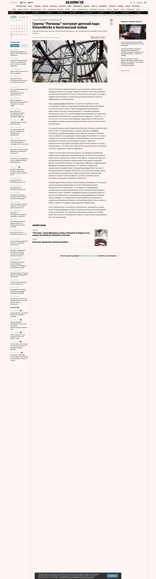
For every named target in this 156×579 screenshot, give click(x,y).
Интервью (121, 6)
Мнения (128, 6)
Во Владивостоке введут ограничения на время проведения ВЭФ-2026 (18, 291)
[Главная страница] (75, 2)
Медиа (69, 6)
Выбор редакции (37, 15)
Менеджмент (103, 6)
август (24, 17)
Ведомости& (51, 9)
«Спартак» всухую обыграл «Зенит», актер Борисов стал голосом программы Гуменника (18, 63)
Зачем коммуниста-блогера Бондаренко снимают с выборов (19, 314)
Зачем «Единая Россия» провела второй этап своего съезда (17, 336)
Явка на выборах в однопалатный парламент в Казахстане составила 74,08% (19, 103)
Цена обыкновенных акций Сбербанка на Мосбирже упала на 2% (19, 151)
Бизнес (30, 6)
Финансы (45, 6)
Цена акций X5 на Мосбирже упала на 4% (17, 188)
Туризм (138, 9)
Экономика (37, 6)
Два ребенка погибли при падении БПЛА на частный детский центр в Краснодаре (18, 301)
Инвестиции (53, 6)
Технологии (62, 6)
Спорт (122, 9)
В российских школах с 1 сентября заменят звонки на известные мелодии (18, 196)
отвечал (64, 210)
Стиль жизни (112, 6)
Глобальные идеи (21, 6)
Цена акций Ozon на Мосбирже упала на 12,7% (18, 233)
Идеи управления (35, 9)
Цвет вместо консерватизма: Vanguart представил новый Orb (18, 214)
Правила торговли (23, 9)
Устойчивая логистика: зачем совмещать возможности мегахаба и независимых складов (18, 264)
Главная (35, 20)
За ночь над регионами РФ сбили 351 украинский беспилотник (18, 243)
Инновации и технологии (97, 9)
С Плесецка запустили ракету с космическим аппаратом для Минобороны (17, 132)
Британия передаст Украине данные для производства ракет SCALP (19, 275)
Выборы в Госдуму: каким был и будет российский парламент (134, 15)
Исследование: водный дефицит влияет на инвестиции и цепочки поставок (17, 224)
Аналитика (60, 9)
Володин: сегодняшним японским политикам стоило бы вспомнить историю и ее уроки (17, 253)
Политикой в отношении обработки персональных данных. (76, 577)
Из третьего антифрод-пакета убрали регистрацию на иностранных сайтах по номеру (19, 357)
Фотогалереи (136, 6)
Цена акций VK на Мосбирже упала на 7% (17, 181)
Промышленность (83, 9)
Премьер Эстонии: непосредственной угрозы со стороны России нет (18, 80)
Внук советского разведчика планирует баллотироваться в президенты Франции (17, 113)
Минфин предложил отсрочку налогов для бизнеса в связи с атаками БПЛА (18, 172)
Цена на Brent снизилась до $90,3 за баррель (19, 72)
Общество (94, 6)
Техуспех (109, 9)
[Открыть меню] (145, 3)
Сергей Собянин (59, 104)
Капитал (67, 9)
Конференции (130, 9)
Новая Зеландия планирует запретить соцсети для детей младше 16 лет (19, 206)
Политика (87, 6)
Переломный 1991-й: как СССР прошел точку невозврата (60, 15)
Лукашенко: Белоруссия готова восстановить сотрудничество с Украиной (19, 142)
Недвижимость (77, 6)
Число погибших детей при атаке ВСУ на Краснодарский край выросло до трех (19, 92)
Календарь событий (13, 17)
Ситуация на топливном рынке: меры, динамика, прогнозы (96, 15)
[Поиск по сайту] (134, 3)
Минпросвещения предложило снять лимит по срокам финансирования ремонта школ (18, 325)
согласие (65, 576)
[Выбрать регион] (131, 3)
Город (44, 9)
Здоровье (116, 9)
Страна (74, 9)
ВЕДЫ (14, 9)
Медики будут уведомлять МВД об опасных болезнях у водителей (19, 53)
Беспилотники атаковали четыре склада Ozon (18, 283)
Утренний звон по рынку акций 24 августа (18, 123)
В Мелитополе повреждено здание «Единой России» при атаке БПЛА (19, 160)
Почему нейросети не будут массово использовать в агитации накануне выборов (19, 346)
